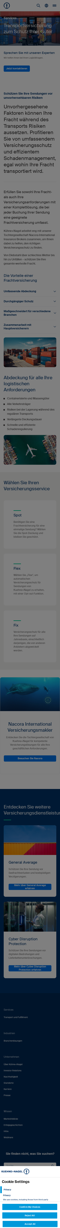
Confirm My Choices (29, 1207)
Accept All (30, 1224)
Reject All (30, 1215)
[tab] (30, 1189)
